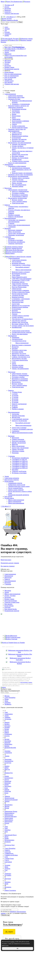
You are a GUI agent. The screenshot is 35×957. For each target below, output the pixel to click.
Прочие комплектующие (20, 127)
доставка (12, 595)
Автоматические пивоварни (21, 168)
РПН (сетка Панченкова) (23, 278)
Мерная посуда (16, 134)
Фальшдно (25, 285)
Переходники (16, 116)
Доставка (7, 62)
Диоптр (14, 124)
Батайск (7, 724)
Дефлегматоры (16, 288)
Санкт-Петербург (9, 697)
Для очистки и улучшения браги (22, 319)
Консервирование (10, 218)
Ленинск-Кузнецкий (11, 799)
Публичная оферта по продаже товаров (12, 625)
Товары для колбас (18, 449)
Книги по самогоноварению (17, 163)
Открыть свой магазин (11, 13)
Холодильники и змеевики (20, 121)
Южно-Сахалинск (10, 890)
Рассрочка (7, 8)
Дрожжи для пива (17, 179)
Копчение (7, 228)
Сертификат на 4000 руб (20, 466)
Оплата (6, 7)
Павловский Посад (10, 835)
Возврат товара (9, 67)
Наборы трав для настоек (20, 154)
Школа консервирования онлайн (22, 432)
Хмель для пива (17, 183)
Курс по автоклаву (10, 77)
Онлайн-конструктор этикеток (21, 332)
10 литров (15, 395)
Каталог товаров (9, 50)
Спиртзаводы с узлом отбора (21, 265)
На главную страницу (8, 566)
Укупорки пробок (17, 352)
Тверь (6, 701)
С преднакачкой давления (20, 419)
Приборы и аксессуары (19, 350)
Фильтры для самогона (19, 139)
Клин (6, 788)
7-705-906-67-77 (11, 17)
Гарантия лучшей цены (11, 602)
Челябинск (7, 704)
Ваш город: (14, 47)
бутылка (7, 32)
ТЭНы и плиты (17, 132)
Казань (6, 776)
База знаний (8, 79)
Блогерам (7, 607)
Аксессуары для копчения (16, 233)
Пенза (6, 836)
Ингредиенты (16, 312)
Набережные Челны (10, 811)
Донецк (6, 756)
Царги (14, 277)
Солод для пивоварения (19, 181)
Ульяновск (7, 873)
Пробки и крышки (14, 215)
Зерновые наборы (17, 186)
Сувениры (7, 237)
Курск (6, 793)
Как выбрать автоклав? (22, 423)
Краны (14, 114)
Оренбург (7, 702)
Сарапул (7, 850)
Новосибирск (8, 820)
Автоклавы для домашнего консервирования (16, 220)
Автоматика (16, 111)
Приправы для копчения (16, 235)
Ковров (6, 789)
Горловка (7, 751)
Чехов (6, 883)
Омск (6, 826)
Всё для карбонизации (19, 184)
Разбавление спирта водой (16, 485)
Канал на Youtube (19, 642)
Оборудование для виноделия (17, 190)
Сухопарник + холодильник (21, 299)
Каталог (19, 248)
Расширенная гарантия (11, 69)
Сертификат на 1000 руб (20, 461)
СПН (13, 278)
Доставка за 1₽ (9, 5)
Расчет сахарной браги (15, 488)
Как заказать (8, 82)
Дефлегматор (16, 119)
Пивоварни (15, 337)
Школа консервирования (23, 425)
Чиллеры (15, 348)
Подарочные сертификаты (16, 242)
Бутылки (15, 405)
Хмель (14, 363)
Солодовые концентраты (20, 360)
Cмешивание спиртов (15, 483)
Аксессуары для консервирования (19, 225)
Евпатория (7, 759)
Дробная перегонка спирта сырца (19, 486)
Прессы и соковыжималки (20, 191)
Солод (14, 362)
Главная (20, 246)
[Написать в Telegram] (2, 17)
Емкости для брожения (15, 216)
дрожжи (7, 28)
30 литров (15, 400)
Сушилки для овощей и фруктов (22, 429)
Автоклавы (15, 414)
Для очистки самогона (19, 320)
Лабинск (7, 796)
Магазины (7, 60)
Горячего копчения (18, 439)
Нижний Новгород (10, 816)
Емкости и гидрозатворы (20, 380)
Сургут (6, 860)
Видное (6, 739)
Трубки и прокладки (18, 126)
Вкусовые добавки (18, 156)
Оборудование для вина (19, 373)
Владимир (7, 741)
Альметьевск (8, 714)
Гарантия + (8, 12)
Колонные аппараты (18, 263)
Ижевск (6, 766)
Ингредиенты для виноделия (17, 198)
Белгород (7, 726)
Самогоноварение (10, 94)
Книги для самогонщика (20, 334)
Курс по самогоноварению (12, 74)
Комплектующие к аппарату (21, 272)
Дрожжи (14, 314)
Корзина (19, 252)
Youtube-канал (9, 80)
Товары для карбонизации (20, 368)
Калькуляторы (9, 72)
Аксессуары (16, 304)
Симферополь (8, 853)
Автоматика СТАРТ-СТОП (20, 280)
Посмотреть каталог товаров (10, 563)
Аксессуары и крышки (19, 427)
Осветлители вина (18, 203)
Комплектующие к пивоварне (21, 345)
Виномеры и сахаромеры (20, 195)
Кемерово (7, 783)
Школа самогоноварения (23, 270)
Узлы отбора (16, 112)
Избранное (7, 54)
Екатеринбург (8, 761)
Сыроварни (12, 226)
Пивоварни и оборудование (17, 166)
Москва (6, 696)
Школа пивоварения (21, 343)
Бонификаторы (17, 159)
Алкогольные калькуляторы (21, 330)
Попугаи (15, 287)
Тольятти (7, 868)
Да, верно (9, 932)
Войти (12, 253)
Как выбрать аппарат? (22, 267)
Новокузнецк (8, 818)
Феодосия (7, 878)
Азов (6, 712)
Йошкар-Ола (8, 773)
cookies (12, 941)
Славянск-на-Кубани (11, 855)
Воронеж (7, 742)
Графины (11, 213)
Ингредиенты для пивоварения (18, 176)
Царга (14, 117)
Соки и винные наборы (19, 201)
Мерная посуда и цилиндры (21, 305)
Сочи (6, 857)
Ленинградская (9, 798)
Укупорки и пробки (18, 193)
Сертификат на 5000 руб (20, 468)
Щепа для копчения (14, 232)
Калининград (8, 778)
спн (5, 30)
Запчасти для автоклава (19, 420)
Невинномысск (9, 813)
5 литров (15, 394)
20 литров (15, 399)
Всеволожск (8, 744)
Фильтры (15, 310)
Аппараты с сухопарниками (21, 104)
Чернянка (7, 882)
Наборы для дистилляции (20, 158)
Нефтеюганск (8, 815)
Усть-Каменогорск (16, 1)
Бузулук (7, 736)
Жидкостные (16, 417)
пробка (6, 35)
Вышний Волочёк (10, 747)
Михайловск (8, 804)
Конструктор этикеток (11, 479)
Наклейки (11, 238)
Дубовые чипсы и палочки (20, 161)
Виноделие (8, 188)
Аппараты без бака (14, 99)
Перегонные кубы (18, 300)
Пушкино (7, 841)
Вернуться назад (6, 560)
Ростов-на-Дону (9, 845)
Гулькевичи (8, 752)
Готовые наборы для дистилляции (23, 325)
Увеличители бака (17, 302)
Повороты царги (21, 277)
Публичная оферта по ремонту (9, 629)
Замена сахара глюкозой (16, 490)
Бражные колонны (18, 297)
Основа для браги (17, 146)
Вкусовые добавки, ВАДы (20, 324)
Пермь (6, 699)
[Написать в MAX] (4, 17)
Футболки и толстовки (15, 240)
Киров (6, 784)
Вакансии (7, 10)
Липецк (6, 801)
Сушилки (11, 223)
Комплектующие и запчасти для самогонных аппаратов (18, 106)
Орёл (6, 828)
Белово (6, 729)
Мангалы (15, 444)
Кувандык (7, 791)
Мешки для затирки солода (20, 355)
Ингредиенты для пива (19, 358)
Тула (5, 870)
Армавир (7, 717)
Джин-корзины (17, 122)
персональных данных (26, 682)
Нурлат (6, 823)
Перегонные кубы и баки (16, 97)
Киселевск (7, 786)
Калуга (6, 779)
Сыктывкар (8, 862)
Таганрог (7, 865)
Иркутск (7, 769)
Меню (3, 1)
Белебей (7, 727)
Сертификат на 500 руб (19, 459)
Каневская (7, 781)
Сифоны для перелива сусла (21, 357)
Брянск (6, 732)
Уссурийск (7, 875)
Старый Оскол (9, 858)
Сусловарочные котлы (19, 341)
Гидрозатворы (16, 137)
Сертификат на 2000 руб (20, 463)
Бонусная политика (10, 600)
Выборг (6, 746)
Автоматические (17, 339)
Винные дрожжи (17, 200)
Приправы (15, 453)
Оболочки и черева (18, 451)
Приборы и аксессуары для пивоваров (20, 174)
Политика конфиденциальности (10, 632)
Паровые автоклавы (18, 415)
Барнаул (7, 722)
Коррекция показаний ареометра (18, 495)
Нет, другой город (12, 938)
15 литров (15, 397)
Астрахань (7, 719)
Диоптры (25, 283)
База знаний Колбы (10, 609)
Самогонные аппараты (15, 95)
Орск (6, 831)
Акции (6, 52)
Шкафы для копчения (19, 442)
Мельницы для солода (19, 353)
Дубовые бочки (17, 392)
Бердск (6, 731)
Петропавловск (9, 840)
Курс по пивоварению (11, 75)
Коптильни (15, 437)
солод (6, 27)
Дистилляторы (16, 261)
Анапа (6, 715)
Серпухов (7, 852)
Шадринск (7, 887)
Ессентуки (7, 762)
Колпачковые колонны (19, 109)
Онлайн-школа (9, 498)
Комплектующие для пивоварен (22, 173)
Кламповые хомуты (18, 282)
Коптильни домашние (15, 230)
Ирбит (6, 768)
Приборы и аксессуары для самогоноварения (16, 130)
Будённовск (8, 734)
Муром (6, 808)
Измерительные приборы (20, 136)
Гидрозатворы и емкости (20, 196)
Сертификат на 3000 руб (20, 464)
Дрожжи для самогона (19, 144)
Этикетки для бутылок (15, 243)
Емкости (7, 205)
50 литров (15, 402)
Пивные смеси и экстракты (20, 178)
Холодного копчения (18, 441)
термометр (7, 34)
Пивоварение (8, 164)
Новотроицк (8, 821)
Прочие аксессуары (18, 141)
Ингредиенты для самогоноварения (19, 142)
